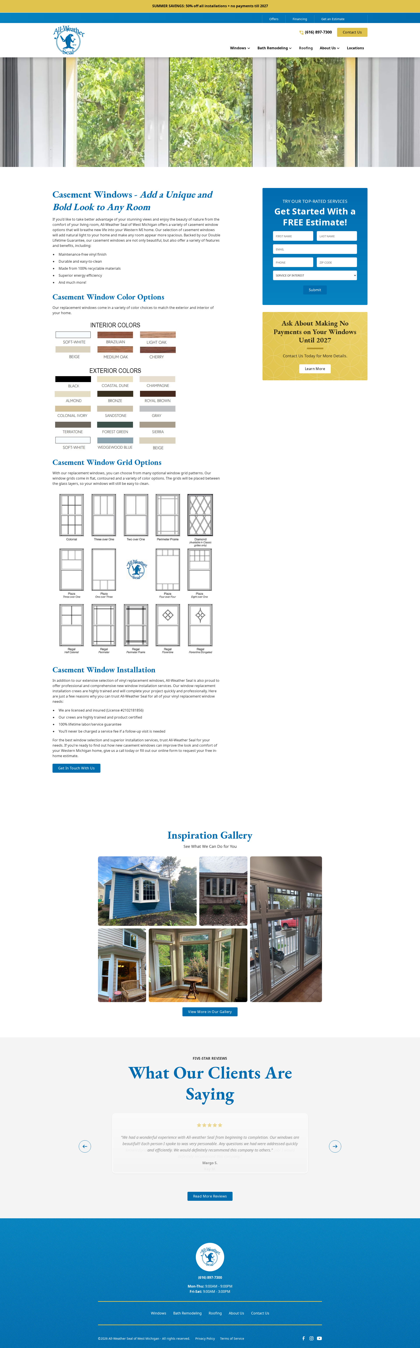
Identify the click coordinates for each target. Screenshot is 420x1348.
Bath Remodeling (187, 1313)
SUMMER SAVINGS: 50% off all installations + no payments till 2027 (210, 6)
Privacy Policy (205, 1338)
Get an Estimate (333, 19)
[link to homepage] (68, 40)
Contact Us (352, 32)
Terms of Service (232, 1338)
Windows (158, 1313)
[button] (240, 48)
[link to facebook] (303, 1338)
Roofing (215, 1313)
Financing (300, 19)
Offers (273, 19)
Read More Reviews (210, 1196)
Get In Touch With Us (76, 768)
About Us (236, 1313)
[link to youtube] (319, 1338)
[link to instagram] (311, 1338)
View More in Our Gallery (210, 1011)
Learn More (315, 368)
